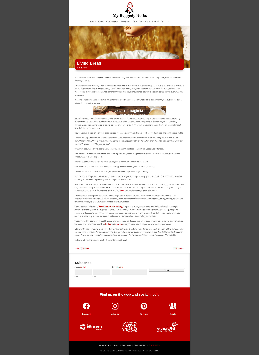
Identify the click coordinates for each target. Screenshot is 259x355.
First (76, 277)
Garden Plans (112, 22)
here (121, 190)
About (100, 22)
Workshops (125, 22)
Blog (135, 22)
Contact (155, 22)
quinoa (118, 224)
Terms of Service (149, 350)
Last (94, 277)
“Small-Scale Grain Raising (111, 206)
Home (93, 22)
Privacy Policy (137, 350)
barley (108, 224)
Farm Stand (145, 22)
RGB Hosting (154, 346)
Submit (167, 270)
